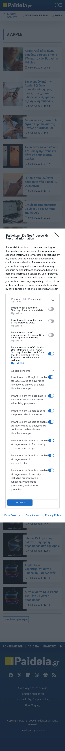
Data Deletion (12, 515)
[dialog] (32, 375)
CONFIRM (20, 502)
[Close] (58, 235)
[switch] (51, 309)
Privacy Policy (53, 515)
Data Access (32, 515)
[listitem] (32, 300)
